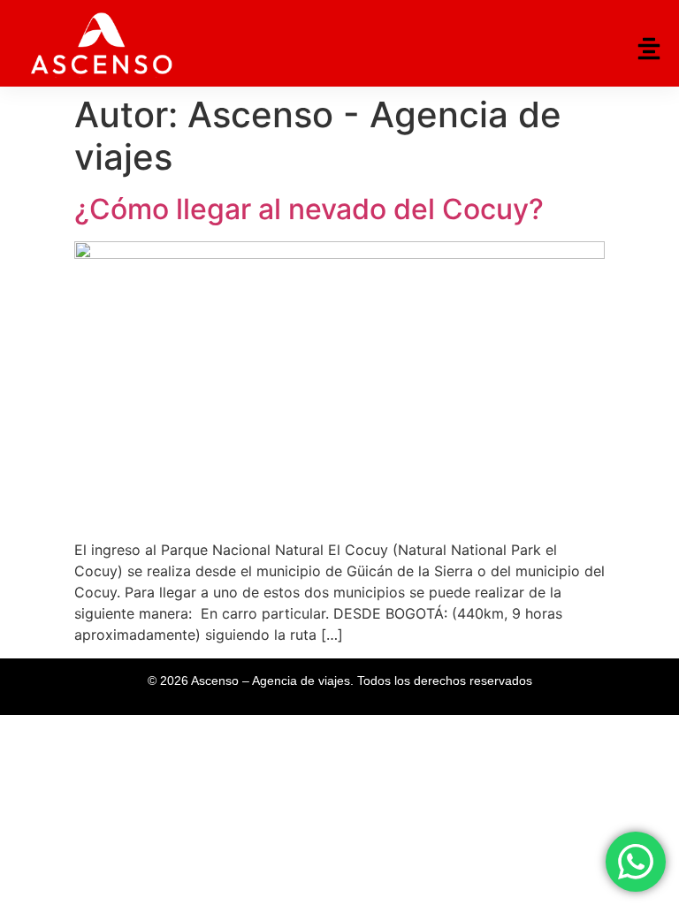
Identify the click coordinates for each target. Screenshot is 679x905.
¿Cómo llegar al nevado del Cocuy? (309, 209)
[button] (649, 48)
